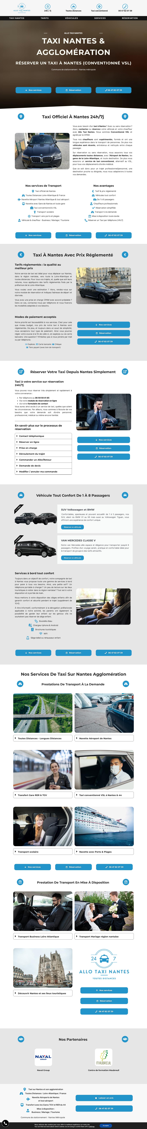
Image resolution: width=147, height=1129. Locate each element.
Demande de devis (30, 465)
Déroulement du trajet (32, 454)
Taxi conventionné (99, 11)
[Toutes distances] (73, 6)
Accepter (106, 1126)
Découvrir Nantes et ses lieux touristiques (42, 993)
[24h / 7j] (47, 6)
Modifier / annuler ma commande (38, 471)
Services (100, 18)
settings (91, 1127)
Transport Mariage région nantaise (99, 936)
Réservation (130, 18)
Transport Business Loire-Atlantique (38, 936)
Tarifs (45, 18)
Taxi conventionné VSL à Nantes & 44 (100, 795)
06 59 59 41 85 (42, 398)
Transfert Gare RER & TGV (32, 795)
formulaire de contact (38, 404)
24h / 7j (47, 11)
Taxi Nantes (16, 18)
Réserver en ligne (29, 442)
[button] (43, 436)
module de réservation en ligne (42, 401)
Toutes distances (73, 11)
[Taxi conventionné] (99, 6)
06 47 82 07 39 (125, 11)
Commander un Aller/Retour (35, 460)
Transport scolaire (28, 852)
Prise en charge (28, 448)
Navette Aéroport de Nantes (95, 738)
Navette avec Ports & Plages (95, 852)
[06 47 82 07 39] (125, 6)
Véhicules (71, 18)
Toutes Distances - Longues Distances (39, 738)
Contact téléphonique (31, 436)
